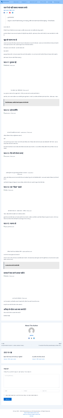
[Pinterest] (9, 12)
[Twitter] (7, 12)
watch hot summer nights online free (31, 414)
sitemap (31, 416)
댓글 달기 (5, 359)
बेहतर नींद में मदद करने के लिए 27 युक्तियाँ (13, 357)
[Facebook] (4, 12)
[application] (19, 2)
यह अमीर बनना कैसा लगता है (38, 357)
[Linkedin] (12, 12)
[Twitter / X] (31, 338)
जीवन (9, 359)
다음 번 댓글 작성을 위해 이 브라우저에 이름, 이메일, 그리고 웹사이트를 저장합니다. (21, 395)
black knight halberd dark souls (31, 412)
